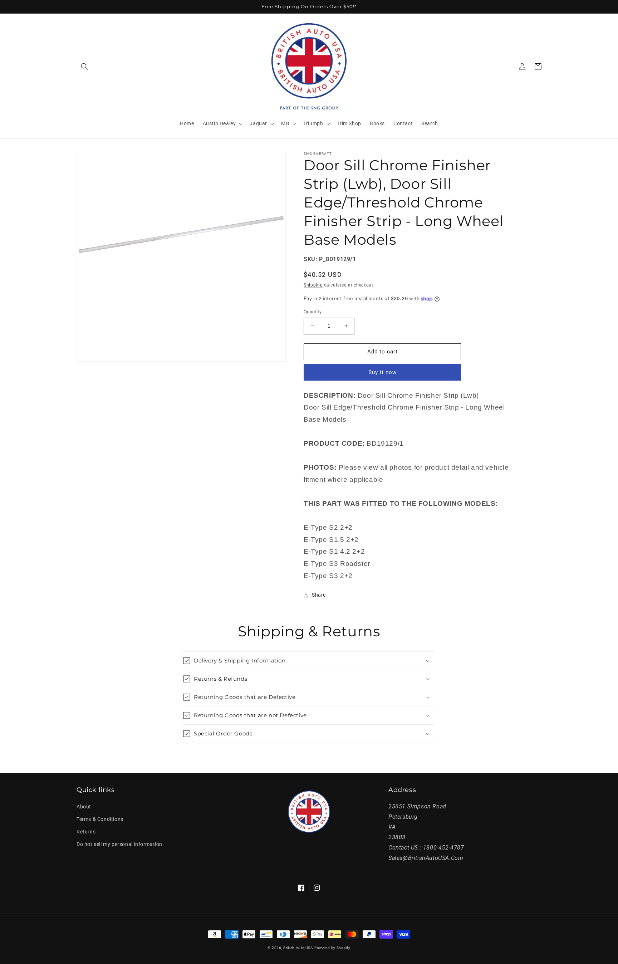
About (84, 806)
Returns (86, 832)
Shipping (313, 285)
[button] (84, 66)
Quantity (313, 311)
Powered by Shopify (332, 948)
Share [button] (319, 595)
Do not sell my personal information (119, 844)
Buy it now (382, 372)
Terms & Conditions (100, 819)
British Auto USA (298, 948)
